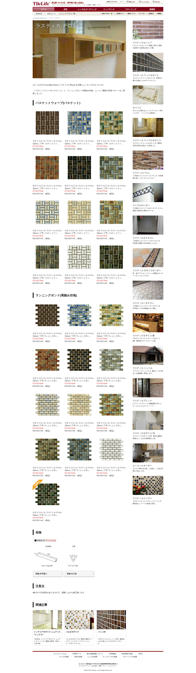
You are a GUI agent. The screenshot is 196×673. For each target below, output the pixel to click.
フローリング (130, 9)
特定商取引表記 (127, 654)
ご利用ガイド (120, 13)
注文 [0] (157, 2)
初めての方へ (106, 13)
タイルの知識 (64, 657)
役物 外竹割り (41, 574)
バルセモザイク (72, 632)
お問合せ (151, 13)
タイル (44, 9)
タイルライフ (83, 664)
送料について (132, 13)
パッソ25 (102, 632)
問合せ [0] (132, 2)
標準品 (159, 13)
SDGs (140, 654)
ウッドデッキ (109, 9)
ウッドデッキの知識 (110, 657)
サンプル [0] (145, 2)
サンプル (142, 13)
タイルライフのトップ (40, 18)
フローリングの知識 (130, 657)
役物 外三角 (72, 574)
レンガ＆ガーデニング (87, 9)
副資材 (152, 9)
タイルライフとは (59, 654)
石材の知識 (78, 657)
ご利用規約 (112, 654)
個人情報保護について (95, 654)
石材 (65, 9)
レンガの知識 (92, 657)
